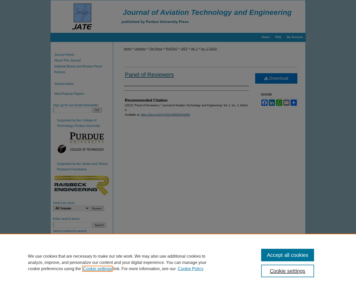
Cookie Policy (191, 269)
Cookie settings (97, 269)
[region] (178, 262)
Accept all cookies (287, 255)
